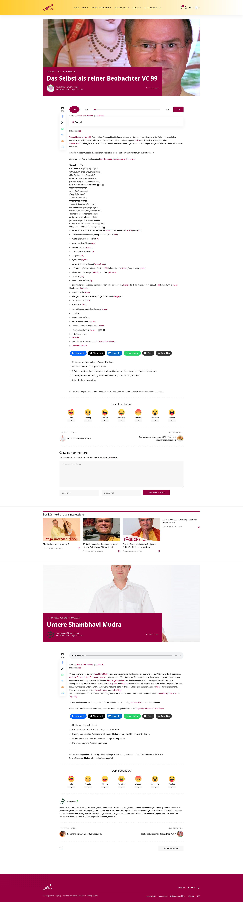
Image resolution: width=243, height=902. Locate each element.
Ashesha (112, 272)
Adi (139, 230)
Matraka (122, 268)
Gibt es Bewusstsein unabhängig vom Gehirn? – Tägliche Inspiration (139, 545)
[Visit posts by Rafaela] (50, 88)
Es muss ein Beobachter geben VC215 (89, 366)
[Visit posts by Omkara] (50, 634)
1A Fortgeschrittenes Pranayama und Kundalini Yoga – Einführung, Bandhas (106, 375)
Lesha (125, 285)
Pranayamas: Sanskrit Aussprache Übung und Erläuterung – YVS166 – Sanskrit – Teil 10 (111, 734)
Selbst (137, 140)
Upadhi (142, 268)
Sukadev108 (158, 754)
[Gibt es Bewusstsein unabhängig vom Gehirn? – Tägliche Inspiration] (141, 529)
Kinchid (92, 321)
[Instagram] (195, 887)
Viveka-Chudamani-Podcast (152, 391)
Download (100, 115)
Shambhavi (140, 754)
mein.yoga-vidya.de (90, 810)
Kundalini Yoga (101, 690)
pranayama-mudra (127, 754)
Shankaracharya (110, 391)
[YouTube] (192, 887)
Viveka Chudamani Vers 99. (80, 137)
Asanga (116, 296)
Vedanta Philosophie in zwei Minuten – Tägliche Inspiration (98, 738)
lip (91, 280)
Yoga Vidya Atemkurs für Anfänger (150, 708)
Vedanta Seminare (79, 345)
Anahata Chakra (76, 677)
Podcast (51, 72)
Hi (82, 255)
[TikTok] (198, 887)
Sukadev (148, 754)
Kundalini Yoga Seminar (167, 693)
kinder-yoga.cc (150, 807)
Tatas (87, 300)
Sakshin (95, 272)
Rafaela (62, 87)
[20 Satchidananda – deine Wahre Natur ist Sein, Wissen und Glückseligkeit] (101, 529)
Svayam (89, 247)
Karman (83, 288)
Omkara (62, 633)
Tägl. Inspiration (66, 72)
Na (81, 276)
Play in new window (85, 115)
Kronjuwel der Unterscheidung (91, 391)
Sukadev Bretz (136, 702)
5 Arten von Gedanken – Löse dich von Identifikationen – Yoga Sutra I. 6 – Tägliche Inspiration (114, 371)
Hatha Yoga (53, 618)
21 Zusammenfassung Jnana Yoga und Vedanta (93, 362)
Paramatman (99, 264)
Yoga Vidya (73, 696)
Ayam (84, 259)
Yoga (158, 686)
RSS (79, 131)
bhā (92, 251)
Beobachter (74, 143)
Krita (175, 285)
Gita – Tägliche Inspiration (84, 380)
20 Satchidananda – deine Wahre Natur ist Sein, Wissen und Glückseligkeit (100, 545)
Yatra (93, 243)
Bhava (109, 230)
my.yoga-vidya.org (71, 810)
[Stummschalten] (178, 109)
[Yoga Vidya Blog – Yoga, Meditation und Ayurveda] (47, 887)
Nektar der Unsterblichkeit (84, 725)
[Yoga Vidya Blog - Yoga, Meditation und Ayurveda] (48, 7)
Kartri (129, 230)
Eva (83, 304)
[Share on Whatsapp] (62, 129)
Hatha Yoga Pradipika (115, 680)
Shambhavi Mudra (101, 674)
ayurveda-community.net (171, 807)
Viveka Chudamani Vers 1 (106, 341)
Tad (158, 285)
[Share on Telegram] (62, 135)
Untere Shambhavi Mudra (94, 677)
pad (115, 234)
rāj (98, 238)
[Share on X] (62, 122)
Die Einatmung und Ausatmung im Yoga (89, 743)
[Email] (62, 141)
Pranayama (74, 618)
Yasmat (87, 292)
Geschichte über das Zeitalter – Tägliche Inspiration (95, 729)
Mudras (124, 683)
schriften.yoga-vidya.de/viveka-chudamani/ (117, 159)
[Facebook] (189, 887)
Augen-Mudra (85, 754)
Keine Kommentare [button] (171, 849)
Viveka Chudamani (133, 391)
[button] (185, 7)
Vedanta (75, 337)
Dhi (106, 268)
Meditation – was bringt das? (56, 544)
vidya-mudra (95, 758)
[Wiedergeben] (74, 109)
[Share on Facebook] (62, 116)
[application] (126, 108)
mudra (116, 754)
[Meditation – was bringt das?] (61, 529)
